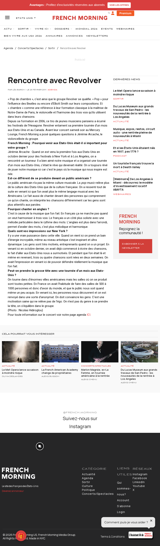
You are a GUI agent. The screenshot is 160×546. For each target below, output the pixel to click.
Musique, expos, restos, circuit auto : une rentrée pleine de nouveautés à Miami (134, 132)
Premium (125, 13)
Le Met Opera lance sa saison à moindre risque (134, 92)
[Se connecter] (112, 13)
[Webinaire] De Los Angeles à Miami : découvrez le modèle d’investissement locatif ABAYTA (133, 184)
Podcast (120, 156)
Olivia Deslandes (12, 376)
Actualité (121, 121)
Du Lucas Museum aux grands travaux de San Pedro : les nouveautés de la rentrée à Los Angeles (133, 111)
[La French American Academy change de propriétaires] (60, 351)
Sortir (51, 48)
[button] (109, 12)
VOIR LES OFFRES (119, 5)
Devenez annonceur (13, 491)
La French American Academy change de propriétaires (60, 371)
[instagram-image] (13, 446)
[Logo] (40, 473)
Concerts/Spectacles (31, 48)
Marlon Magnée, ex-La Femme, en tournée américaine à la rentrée (95, 372)
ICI (88, 314)
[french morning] (80, 18)
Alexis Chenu (89, 380)
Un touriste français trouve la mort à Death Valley (133, 165)
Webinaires (122, 194)
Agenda (8, 48)
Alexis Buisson (50, 376)
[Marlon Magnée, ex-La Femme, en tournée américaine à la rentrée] (99, 351)
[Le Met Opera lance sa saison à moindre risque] (20, 351)
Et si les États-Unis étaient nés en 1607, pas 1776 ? (134, 149)
